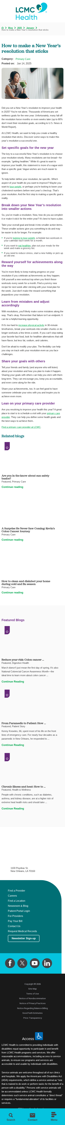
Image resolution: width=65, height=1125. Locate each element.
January (30, 28)
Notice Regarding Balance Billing (32, 1008)
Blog (10, 28)
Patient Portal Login (19, 911)
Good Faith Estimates (32, 1013)
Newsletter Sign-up (24, 938)
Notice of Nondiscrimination (32, 998)
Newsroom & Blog (18, 906)
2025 (19, 28)
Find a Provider (16, 890)
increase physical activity (31, 325)
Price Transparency (32, 1018)
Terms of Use (32, 993)
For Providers (15, 916)
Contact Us (14, 926)
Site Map (32, 989)
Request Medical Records (22, 931)
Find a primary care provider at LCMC (21, 427)
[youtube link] (35, 963)
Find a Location (16, 900)
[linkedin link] (47, 963)
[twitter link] (22, 963)
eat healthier (24, 245)
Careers (12, 895)
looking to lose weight (24, 238)
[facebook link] (10, 963)
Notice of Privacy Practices (33, 1003)
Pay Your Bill (15, 921)
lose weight (15, 186)
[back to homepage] (3, 28)
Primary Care (23, 59)
